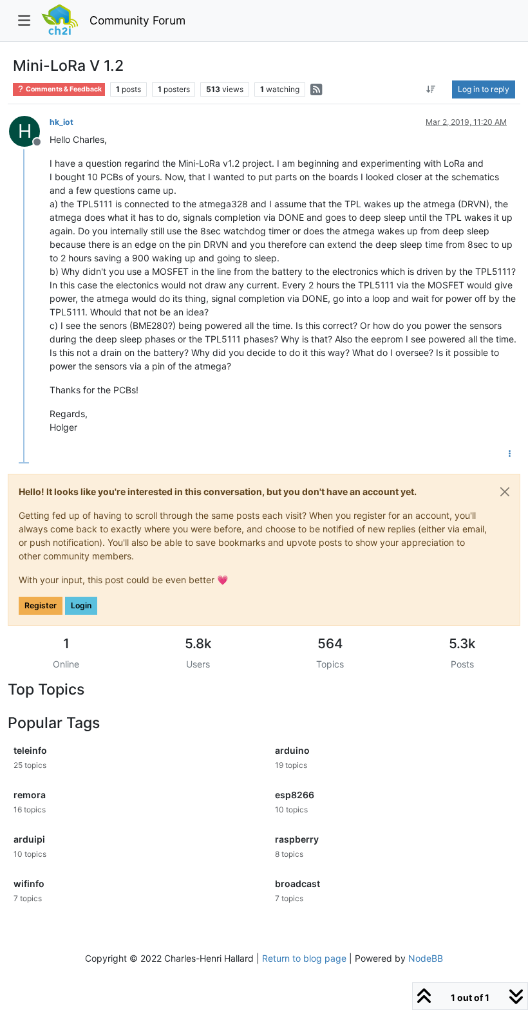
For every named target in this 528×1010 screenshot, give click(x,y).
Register (40, 605)
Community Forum (137, 20)
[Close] (505, 491)
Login (81, 605)
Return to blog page (304, 958)
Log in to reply (483, 89)
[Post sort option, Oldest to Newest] (431, 89)
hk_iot (61, 122)
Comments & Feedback (63, 89)
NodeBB (425, 958)
